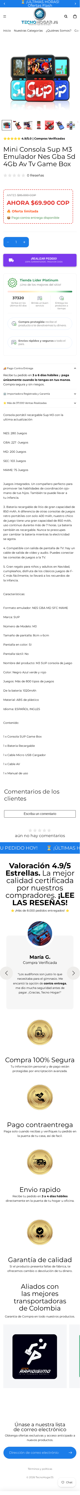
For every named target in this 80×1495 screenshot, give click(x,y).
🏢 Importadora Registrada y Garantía (26, 393)
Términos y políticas (40, 1468)
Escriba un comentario (40, 814)
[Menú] (4, 16)
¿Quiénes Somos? (58, 30)
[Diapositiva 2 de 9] (17, 125)
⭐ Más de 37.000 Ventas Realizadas (25, 402)
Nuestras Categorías (28, 30)
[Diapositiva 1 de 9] (6, 125)
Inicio (7, 30)
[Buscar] (65, 16)
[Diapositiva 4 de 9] (38, 125)
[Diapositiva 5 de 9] (49, 125)
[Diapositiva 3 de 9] (28, 125)
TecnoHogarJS (44, 1477)
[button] (73, 973)
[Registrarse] (70, 1452)
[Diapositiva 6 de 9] (59, 125)
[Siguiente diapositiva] (72, 1356)
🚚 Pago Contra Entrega (18, 368)
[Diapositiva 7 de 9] (70, 125)
